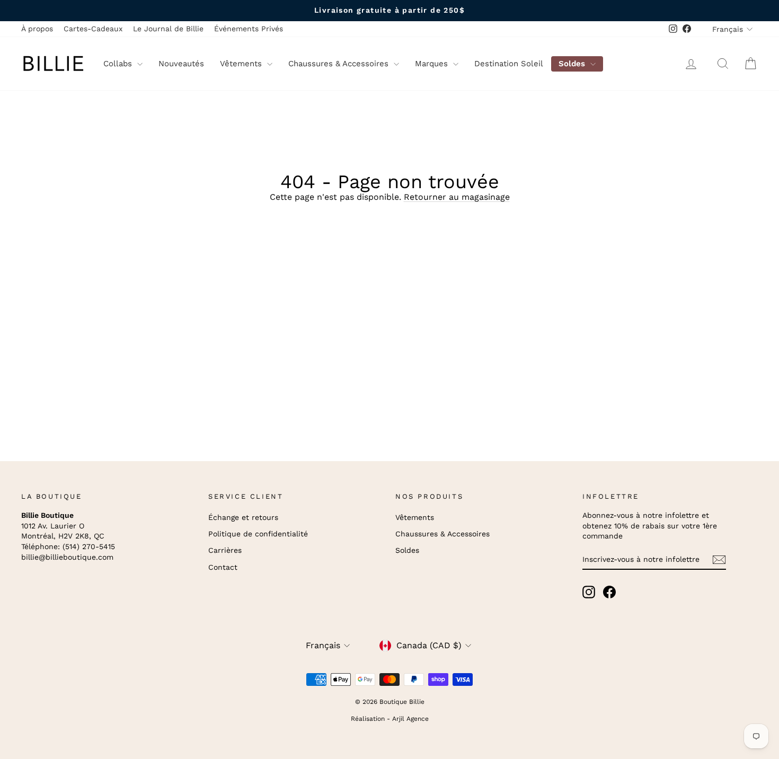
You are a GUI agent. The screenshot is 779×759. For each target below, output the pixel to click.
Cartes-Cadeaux (93, 28)
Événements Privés (248, 28)
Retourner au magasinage (457, 197)
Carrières (225, 550)
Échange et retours (243, 517)
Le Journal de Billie (168, 28)
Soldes (573, 63)
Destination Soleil (508, 63)
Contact (222, 567)
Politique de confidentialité (258, 533)
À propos (37, 28)
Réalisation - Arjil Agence (390, 718)
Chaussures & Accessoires (339, 63)
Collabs (119, 63)
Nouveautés (181, 63)
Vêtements (242, 63)
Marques (432, 63)
